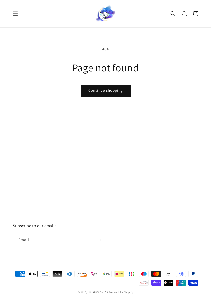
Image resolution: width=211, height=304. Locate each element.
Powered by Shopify (121, 292)
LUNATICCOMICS (98, 292)
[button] (15, 13)
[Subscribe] (99, 240)
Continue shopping (105, 90)
